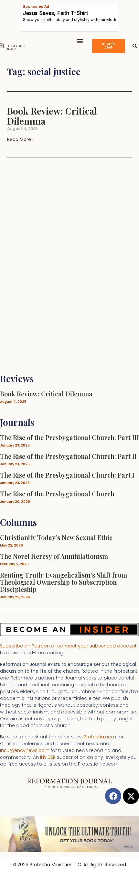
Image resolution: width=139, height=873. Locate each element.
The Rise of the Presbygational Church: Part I (67, 474)
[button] (80, 41)
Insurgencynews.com (24, 750)
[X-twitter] (131, 796)
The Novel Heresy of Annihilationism (54, 556)
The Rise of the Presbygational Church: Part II (68, 456)
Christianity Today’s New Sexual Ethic (56, 537)
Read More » (20, 139)
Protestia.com (100, 737)
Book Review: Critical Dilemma (52, 116)
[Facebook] (113, 796)
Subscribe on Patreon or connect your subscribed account (68, 646)
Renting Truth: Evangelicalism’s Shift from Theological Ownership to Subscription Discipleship (63, 581)
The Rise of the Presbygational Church (57, 493)
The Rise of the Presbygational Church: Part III (69, 437)
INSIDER (48, 757)
